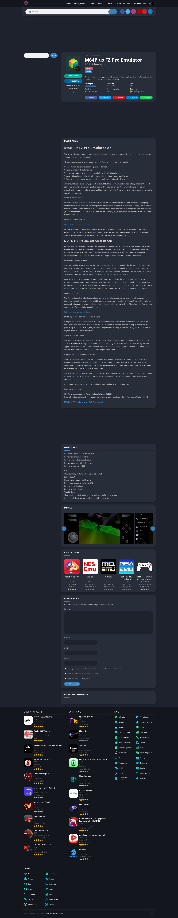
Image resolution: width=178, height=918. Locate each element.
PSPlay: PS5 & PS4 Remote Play (76, 224)
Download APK (75, 76)
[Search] (112, 11)
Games (109, 4)
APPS (100, 4)
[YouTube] (139, 11)
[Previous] (64, 528)
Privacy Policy (79, 4)
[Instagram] (133, 11)
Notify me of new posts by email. (78, 679)
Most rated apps (140, 4)
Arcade (99, 56)
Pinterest (120, 97)
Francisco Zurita (90, 86)
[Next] (153, 528)
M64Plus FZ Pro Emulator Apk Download (83, 402)
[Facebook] (122, 11)
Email (66, 648)
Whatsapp (147, 97)
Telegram (134, 97)
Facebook (92, 97)
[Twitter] (127, 11)
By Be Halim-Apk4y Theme (53, 914)
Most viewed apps (123, 4)
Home (68, 4)
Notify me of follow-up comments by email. (82, 674)
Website (67, 658)
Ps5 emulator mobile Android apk (77, 312)
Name (67, 638)
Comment (68, 609)
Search (53, 55)
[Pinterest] (144, 11)
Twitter (105, 97)
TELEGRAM (75, 81)
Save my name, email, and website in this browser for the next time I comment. (95, 669)
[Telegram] (150, 11)
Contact (91, 4)
